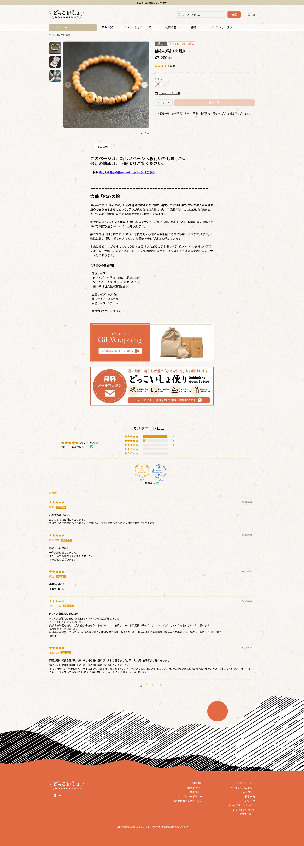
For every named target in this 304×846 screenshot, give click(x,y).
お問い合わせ (247, 814)
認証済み (150, 483)
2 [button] (146, 685)
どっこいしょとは (245, 783)
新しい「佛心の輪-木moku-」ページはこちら (127, 172)
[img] (56, 502)
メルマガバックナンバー (241, 805)
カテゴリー (249, 792)
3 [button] (152, 685)
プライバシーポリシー (190, 796)
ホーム (51, 34)
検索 (234, 14)
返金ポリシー (194, 792)
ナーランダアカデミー (242, 787)
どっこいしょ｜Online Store (66, 14)
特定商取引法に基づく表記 (187, 800)
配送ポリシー (194, 787)
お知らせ (250, 800)
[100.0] (159, 471)
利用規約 (197, 783)
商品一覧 (250, 796)
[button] (162, 66)
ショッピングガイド (244, 809)
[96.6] (142, 471)
